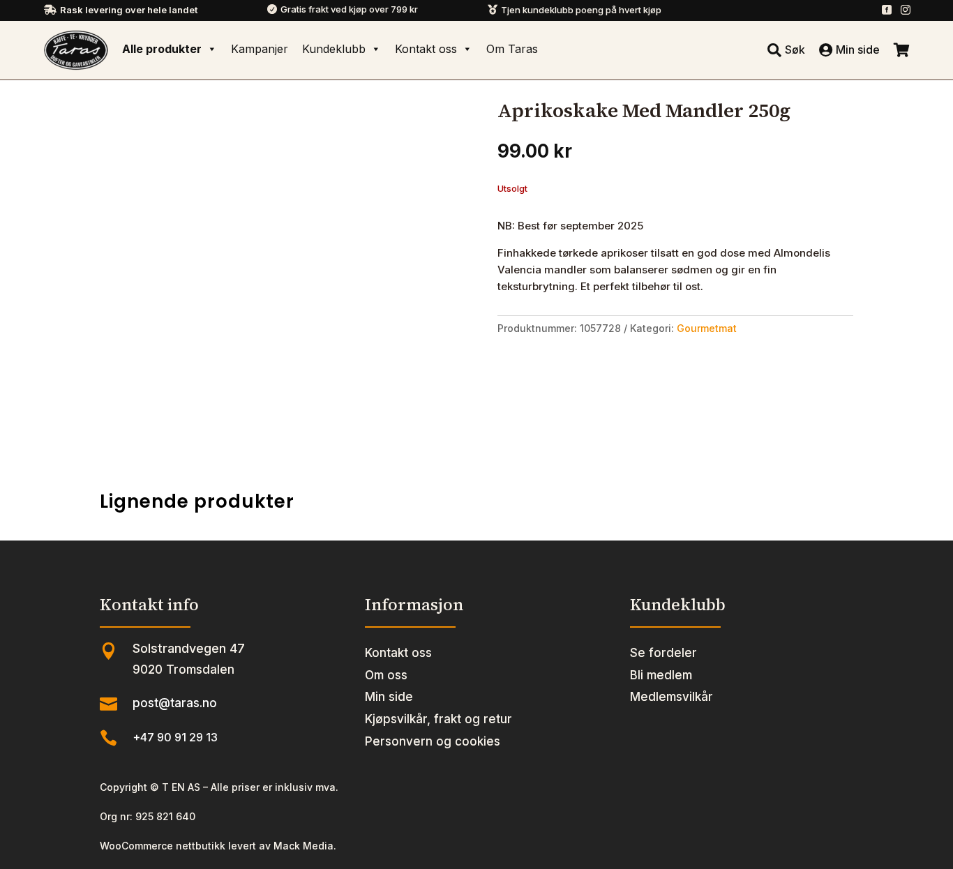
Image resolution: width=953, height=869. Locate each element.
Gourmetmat (707, 328)
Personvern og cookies (432, 741)
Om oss (386, 675)
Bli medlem (661, 675)
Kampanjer (259, 49)
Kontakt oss (426, 49)
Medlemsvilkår (671, 697)
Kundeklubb (334, 49)
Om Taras (512, 49)
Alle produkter (162, 49)
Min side (389, 697)
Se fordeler (663, 653)
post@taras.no (175, 703)
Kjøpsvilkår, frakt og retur (438, 719)
